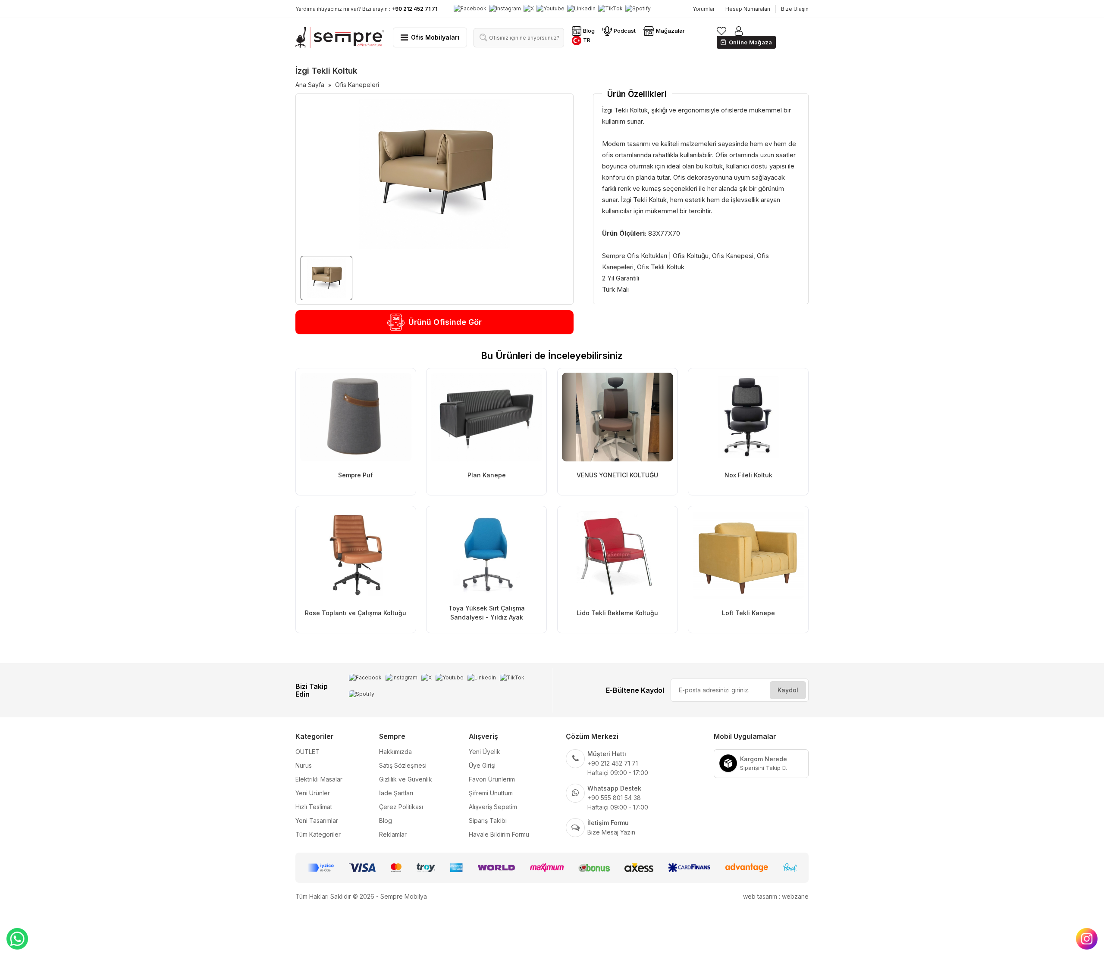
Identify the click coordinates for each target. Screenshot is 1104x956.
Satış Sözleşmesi (403, 765)
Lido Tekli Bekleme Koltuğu (617, 613)
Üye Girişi (482, 765)
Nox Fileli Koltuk (748, 475)
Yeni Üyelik (484, 751)
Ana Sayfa (309, 84)
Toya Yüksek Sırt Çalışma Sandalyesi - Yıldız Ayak (486, 612)
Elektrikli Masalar (318, 779)
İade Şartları (396, 793)
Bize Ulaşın (795, 9)
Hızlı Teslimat (313, 806)
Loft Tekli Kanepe (748, 613)
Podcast (625, 30)
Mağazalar (670, 30)
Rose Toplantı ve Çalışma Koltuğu (355, 613)
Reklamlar (393, 834)
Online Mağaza (750, 42)
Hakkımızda (395, 751)
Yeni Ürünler (312, 793)
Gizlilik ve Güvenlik (405, 779)
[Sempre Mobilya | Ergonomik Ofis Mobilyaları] (339, 37)
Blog (589, 30)
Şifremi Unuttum (491, 793)
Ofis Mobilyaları (435, 37)
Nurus (303, 765)
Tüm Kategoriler (318, 834)
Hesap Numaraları (747, 9)
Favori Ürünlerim (492, 779)
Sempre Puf (355, 475)
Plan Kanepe (486, 475)
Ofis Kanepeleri (357, 84)
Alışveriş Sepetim (493, 806)
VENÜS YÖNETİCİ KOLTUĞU (617, 475)
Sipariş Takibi (488, 820)
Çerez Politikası (401, 806)
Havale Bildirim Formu (499, 834)
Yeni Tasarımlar (316, 820)
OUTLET (307, 751)
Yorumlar (704, 9)
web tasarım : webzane (776, 896)
